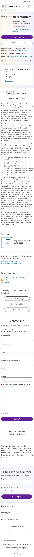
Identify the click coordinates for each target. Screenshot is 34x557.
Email (3, 352)
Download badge (17, 298)
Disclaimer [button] (5, 414)
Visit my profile (9, 262)
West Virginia (16, 10)
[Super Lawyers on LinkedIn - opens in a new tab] (24, 532)
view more (22, 51)
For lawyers (6, 512)
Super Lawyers (7, 506)
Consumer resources (9, 519)
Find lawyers (17, 496)
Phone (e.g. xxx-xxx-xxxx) (10, 360)
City (3, 369)
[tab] (10, 93)
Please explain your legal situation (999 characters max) (15, 386)
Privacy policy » (24, 548)
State (3, 376)
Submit (17, 419)
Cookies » (17, 550)
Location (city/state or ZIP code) (11, 487)
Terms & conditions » (12, 548)
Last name (5, 344)
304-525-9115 (18, 3)
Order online (17, 309)
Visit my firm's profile (11, 264)
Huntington (23, 10)
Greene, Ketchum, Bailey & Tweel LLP (22, 31)
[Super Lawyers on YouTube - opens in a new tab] (19, 532)
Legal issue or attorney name (10, 479)
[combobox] (16, 482)
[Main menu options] (3, 6)
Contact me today (18, 43)
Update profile (17, 304)
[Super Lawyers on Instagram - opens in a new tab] (14, 532)
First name (5, 336)
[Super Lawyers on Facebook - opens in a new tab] (9, 532)
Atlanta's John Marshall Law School (20, 56)
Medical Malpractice (6, 10)
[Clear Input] (30, 482)
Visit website (9, 81)
